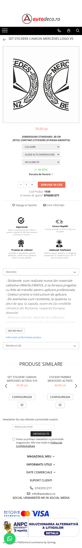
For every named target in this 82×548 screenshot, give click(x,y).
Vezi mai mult (15, 330)
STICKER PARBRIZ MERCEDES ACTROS (60, 378)
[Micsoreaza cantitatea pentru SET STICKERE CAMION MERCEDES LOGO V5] (20, 185)
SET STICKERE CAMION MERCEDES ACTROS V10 (22, 378)
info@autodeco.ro (43, 494)
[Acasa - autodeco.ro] (41, 19)
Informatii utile (40, 464)
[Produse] (5, 31)
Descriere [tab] (11, 272)
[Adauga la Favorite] (22, 405)
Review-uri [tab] (13, 345)
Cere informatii (55, 205)
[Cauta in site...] (77, 30)
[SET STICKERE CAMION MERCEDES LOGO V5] (41, 84)
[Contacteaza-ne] (59, 30)
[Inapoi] (3, 39)
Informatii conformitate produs (23, 337)
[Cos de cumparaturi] (69, 30)
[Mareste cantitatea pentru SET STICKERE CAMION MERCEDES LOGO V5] (32, 185)
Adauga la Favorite (26, 205)
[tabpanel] (41, 84)
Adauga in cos (51, 184)
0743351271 (43, 488)
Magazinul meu (39, 456)
